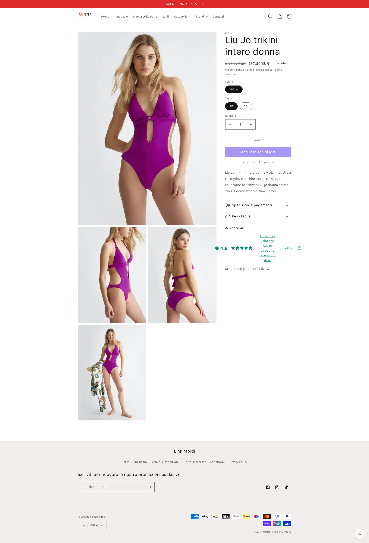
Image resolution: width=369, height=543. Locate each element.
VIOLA (234, 89)
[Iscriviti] (149, 487)
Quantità (230, 116)
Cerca (125, 462)
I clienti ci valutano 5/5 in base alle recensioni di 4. (267, 248)
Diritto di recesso (194, 462)
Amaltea (266, 531)
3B (231, 106)
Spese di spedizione (257, 69)
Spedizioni (217, 462)
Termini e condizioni (165, 462)
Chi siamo (140, 462)
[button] (182, 16)
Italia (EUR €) (90, 525)
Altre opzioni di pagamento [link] (258, 162)
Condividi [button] (236, 228)
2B (246, 106)
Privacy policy (237, 462)
